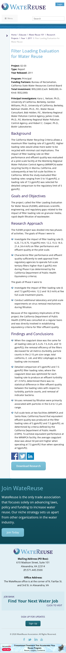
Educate (22, 34)
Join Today (13, 532)
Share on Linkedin (30, 456)
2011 (30, 38)
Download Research (28, 466)
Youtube (41, 639)
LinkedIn (35, 639)
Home (14, 34)
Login (59, 4)
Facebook (24, 639)
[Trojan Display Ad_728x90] (33, 651)
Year (23, 38)
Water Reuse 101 (36, 34)
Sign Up (33, 623)
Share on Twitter (22, 456)
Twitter (30, 639)
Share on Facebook (14, 456)
